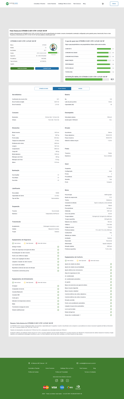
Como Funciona (52, 3)
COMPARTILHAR (47, 68)
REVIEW (80, 88)
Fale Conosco (77, 3)
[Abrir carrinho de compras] (102, 3)
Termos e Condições (90, 372)
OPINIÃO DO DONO (43, 88)
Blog (84, 3)
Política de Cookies (33, 372)
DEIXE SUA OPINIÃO (22, 68)
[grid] (62, 206)
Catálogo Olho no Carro (64, 3)
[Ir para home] (12, 3)
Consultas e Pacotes (39, 3)
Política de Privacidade (61, 372)
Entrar (114, 3)
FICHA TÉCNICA (62, 88)
